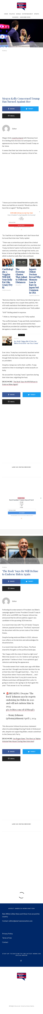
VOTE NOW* (22, 513)
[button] (21, 500)
